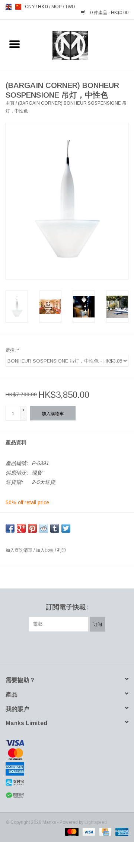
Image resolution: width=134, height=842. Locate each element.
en (9, 7)
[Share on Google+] (21, 528)
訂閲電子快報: (67, 607)
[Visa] (67, 743)
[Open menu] (14, 43)
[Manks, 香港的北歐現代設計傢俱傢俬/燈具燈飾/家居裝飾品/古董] (82, 45)
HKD (43, 6)
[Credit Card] (104, 831)
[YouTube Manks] (80, 647)
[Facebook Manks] (40, 647)
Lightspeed (95, 822)
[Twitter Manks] (54, 647)
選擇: (12, 350)
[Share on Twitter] (65, 528)
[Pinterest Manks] (67, 647)
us (18, 7)
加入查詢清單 (20, 550)
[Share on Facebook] (10, 528)
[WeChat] (67, 795)
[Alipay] (67, 783)
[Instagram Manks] (94, 647)
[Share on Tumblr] (54, 528)
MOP (57, 6)
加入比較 (45, 550)
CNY (30, 6)
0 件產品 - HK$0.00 (108, 12)
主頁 (10, 103)
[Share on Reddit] (43, 528)
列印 (61, 550)
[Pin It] (32, 528)
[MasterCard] (67, 754)
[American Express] (67, 769)
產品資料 (16, 442)
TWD (70, 6)
